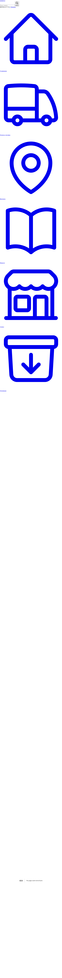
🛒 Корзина (12, 7)
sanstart (2, 0)
